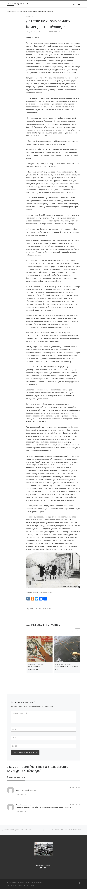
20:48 (78, 805)
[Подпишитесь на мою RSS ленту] (79, 883)
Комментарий (20, 713)
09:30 (78, 788)
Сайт (14, 746)
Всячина (16, 11)
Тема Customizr (31, 885)
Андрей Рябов (32, 32)
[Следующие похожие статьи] (77, 631)
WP (16, 885)
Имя (14, 729)
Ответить (21, 794)
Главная (9, 11)
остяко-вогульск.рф (19, 882)
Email (15, 738)
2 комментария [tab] (16, 777)
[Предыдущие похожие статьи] (72, 631)
